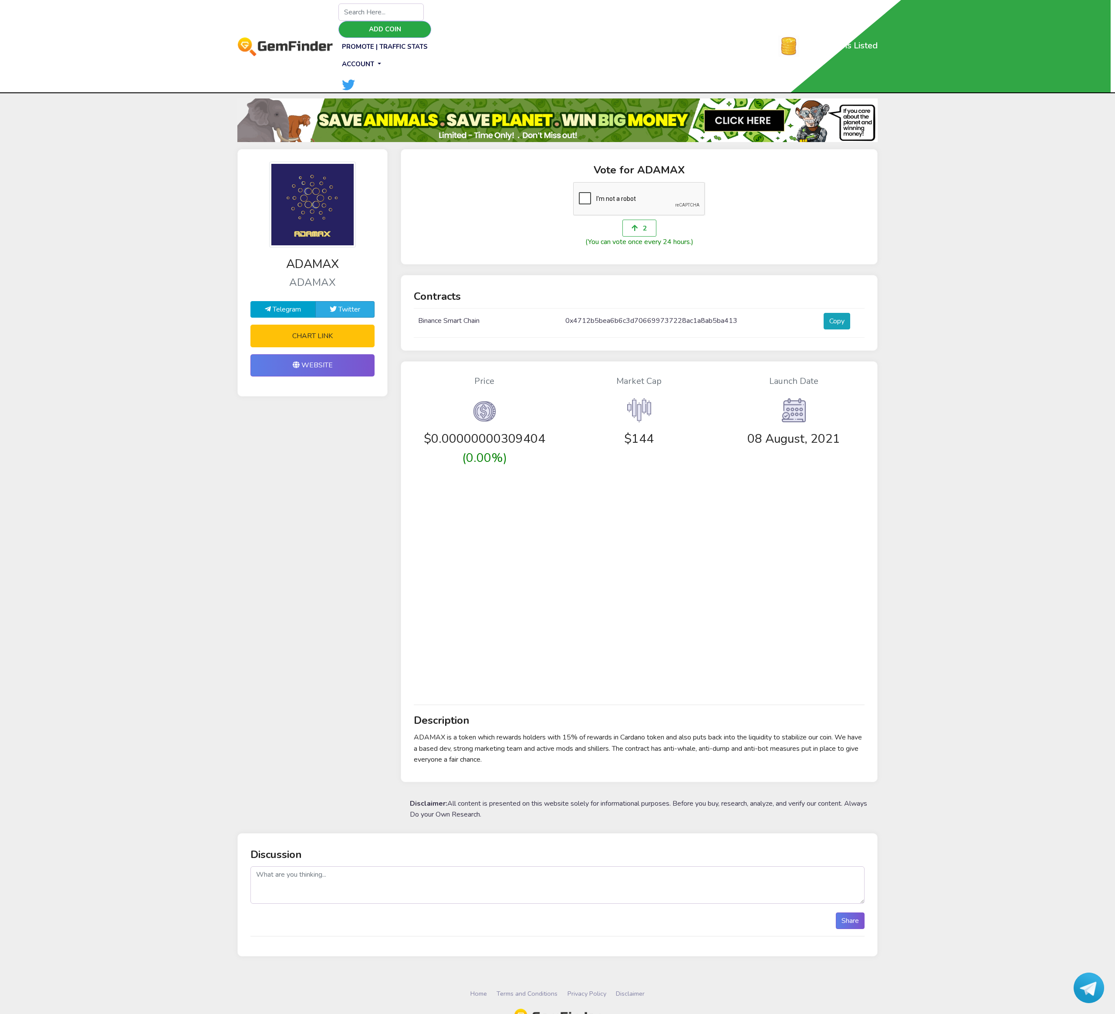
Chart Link (312, 336)
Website (316, 365)
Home (478, 993)
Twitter (348, 309)
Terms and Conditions (527, 993)
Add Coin (385, 29)
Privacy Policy (587, 993)
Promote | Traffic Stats (385, 46)
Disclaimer (630, 993)
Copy (837, 321)
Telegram (286, 309)
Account (359, 64)
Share (850, 921)
